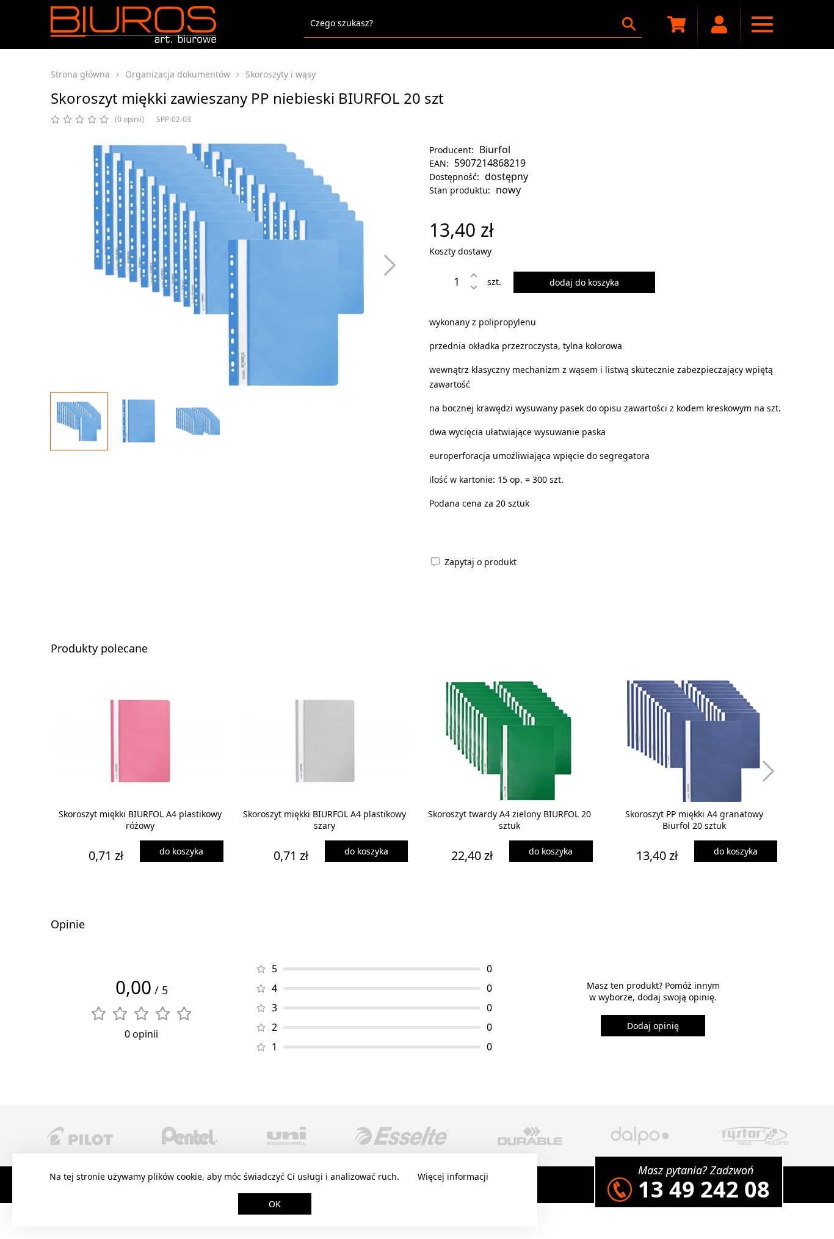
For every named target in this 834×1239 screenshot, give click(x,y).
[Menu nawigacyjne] (762, 24)
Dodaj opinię (653, 1025)
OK (275, 1204)
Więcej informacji (453, 1176)
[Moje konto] (719, 24)
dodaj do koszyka (584, 282)
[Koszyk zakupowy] (676, 24)
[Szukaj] (628, 23)
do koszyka (181, 851)
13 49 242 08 (704, 1189)
